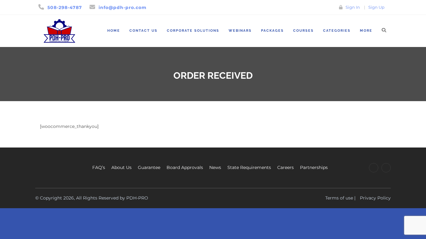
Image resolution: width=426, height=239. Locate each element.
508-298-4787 (64, 7)
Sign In (353, 7)
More (366, 31)
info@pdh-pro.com (123, 7)
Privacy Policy (375, 198)
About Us (121, 167)
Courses (303, 31)
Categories (337, 31)
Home (113, 31)
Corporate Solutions (193, 31)
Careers (285, 167)
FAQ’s (98, 167)
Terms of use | (340, 198)
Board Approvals (185, 167)
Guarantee (149, 167)
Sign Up (376, 7)
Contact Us (143, 31)
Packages (272, 31)
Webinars (240, 31)
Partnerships (314, 167)
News (215, 167)
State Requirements (249, 167)
